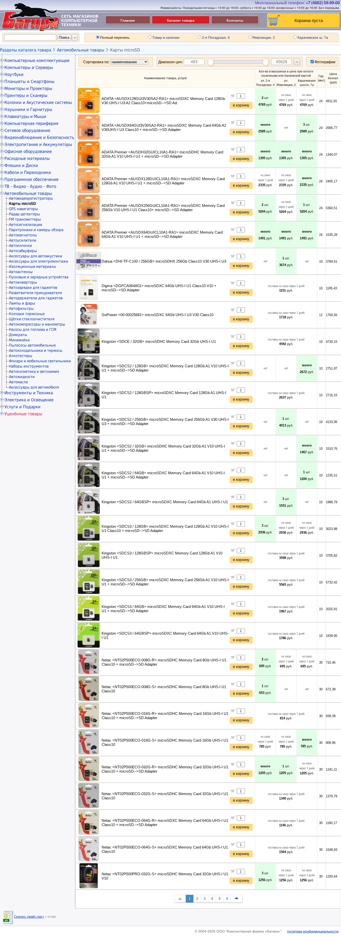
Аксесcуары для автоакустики (35, 256)
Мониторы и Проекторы (28, 88)
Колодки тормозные (27, 314)
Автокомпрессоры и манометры (37, 324)
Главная (128, 20)
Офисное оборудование (28, 151)
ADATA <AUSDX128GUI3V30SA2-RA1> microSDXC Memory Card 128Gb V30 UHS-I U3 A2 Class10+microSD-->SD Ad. (163, 101)
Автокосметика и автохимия (34, 371)
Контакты (235, 20)
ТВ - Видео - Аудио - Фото (30, 186)
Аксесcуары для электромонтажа (38, 261)
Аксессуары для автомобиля (34, 387)
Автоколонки (20, 245)
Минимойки (19, 340)
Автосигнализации (25, 224)
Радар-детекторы (24, 214)
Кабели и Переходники (27, 172)
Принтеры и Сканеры (25, 95)
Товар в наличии (165, 37)
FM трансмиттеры (25, 219)
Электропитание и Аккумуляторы (38, 144)
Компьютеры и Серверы (28, 67)
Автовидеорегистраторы (31, 198)
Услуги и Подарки (22, 406)
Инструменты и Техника (28, 392)
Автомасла (18, 382)
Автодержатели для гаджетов (36, 298)
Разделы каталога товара (25, 49)
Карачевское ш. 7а (313, 37)
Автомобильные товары (80, 49)
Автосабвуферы (23, 251)
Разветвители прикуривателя (35, 293)
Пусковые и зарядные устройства (38, 277)
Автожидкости (22, 377)
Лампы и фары (22, 303)
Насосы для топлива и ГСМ (32, 329)
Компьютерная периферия (31, 123)
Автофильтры (21, 308)
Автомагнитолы (23, 235)
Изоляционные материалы (32, 266)
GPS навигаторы (23, 209)
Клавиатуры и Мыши (25, 116)
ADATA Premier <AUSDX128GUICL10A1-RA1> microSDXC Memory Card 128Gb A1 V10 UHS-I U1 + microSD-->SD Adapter (163, 181)
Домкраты (18, 335)
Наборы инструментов (29, 366)
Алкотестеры (20, 356)
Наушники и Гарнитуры (28, 109)
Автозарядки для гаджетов (33, 287)
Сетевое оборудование (27, 130)
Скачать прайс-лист (29, 917)
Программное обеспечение (31, 179)
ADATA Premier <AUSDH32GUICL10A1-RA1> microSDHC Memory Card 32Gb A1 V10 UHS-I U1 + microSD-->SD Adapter (162, 154)
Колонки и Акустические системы (38, 102)
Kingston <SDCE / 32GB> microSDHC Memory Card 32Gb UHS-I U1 (159, 342)
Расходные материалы (27, 158)
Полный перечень (115, 37)
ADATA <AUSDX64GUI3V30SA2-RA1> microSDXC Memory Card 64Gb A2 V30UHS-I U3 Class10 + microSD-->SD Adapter (164, 127)
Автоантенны (21, 272)
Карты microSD (125, 49)
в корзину (241, 105)
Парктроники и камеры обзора (36, 230)
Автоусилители (22, 240)
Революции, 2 (263, 37)
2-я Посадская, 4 (216, 37)
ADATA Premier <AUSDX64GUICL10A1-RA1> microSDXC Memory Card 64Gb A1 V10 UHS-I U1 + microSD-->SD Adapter (162, 234)
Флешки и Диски (21, 165)
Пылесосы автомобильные (32, 345)
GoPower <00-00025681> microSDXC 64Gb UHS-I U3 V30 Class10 (157, 315)
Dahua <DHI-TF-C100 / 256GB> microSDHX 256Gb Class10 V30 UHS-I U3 (164, 261)
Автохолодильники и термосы (35, 350)
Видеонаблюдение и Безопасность (39, 137)
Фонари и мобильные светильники (40, 361)
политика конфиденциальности (313, 931)
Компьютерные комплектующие (36, 60)
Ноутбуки (13, 74)
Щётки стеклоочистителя (31, 319)
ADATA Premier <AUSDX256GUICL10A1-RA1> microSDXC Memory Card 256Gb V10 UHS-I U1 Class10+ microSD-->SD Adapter (163, 208)
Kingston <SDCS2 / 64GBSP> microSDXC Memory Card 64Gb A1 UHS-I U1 (165, 502)
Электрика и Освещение (28, 399)
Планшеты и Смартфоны (29, 81)
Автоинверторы (23, 282)
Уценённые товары (23, 413)
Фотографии (325, 62)
